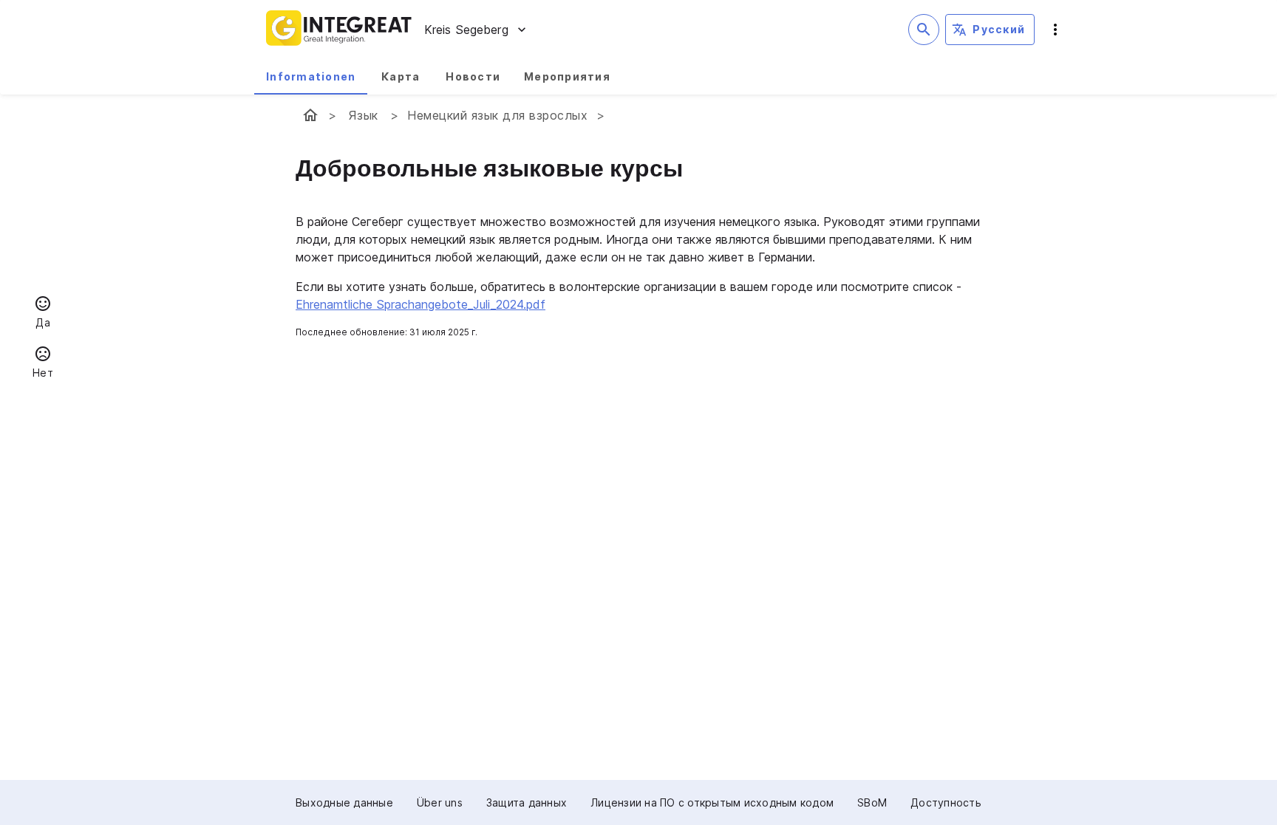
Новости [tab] (473, 76)
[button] (43, 314)
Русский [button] (999, 29)
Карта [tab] (400, 76)
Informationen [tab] (310, 76)
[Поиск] (923, 29)
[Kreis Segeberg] (310, 115)
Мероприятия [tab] (567, 76)
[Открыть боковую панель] (1055, 29)
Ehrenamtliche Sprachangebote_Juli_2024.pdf (420, 304)
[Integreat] (339, 29)
